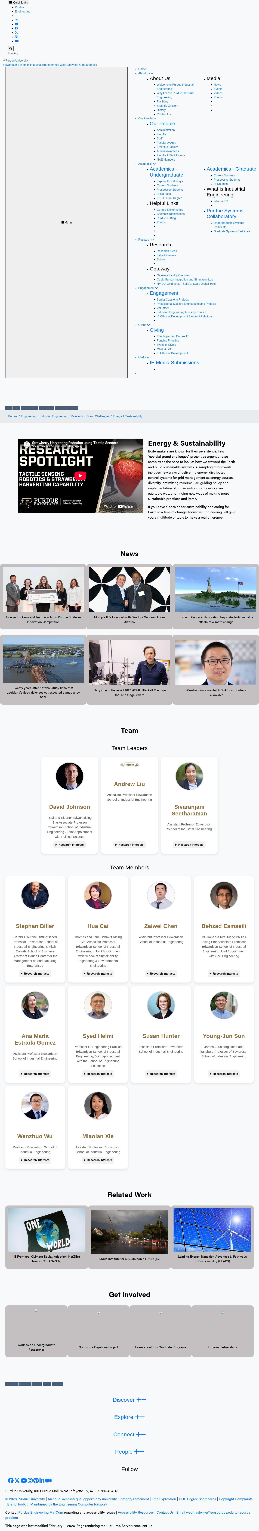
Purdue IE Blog (166, 218)
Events (218, 88)
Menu (68, 222)
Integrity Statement (134, 1498)
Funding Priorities (168, 340)
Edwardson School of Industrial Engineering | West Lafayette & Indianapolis (50, 64)
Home (142, 69)
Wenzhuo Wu (35, 1136)
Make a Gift (164, 348)
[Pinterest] (36, 1481)
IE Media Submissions (174, 362)
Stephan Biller (35, 926)
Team (16, 407)
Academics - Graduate (231, 169)
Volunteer (163, 308)
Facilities (162, 101)
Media (142, 357)
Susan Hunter (161, 1036)
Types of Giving (166, 344)
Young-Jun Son (224, 1036)
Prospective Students (170, 189)
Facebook (11, 1383)
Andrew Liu (129, 784)
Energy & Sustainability (127, 416)
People (124, 1452)
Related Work (29, 407)
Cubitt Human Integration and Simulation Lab (185, 279)
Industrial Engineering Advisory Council (181, 312)
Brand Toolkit (17, 1504)
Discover (124, 1400)
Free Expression (164, 1498)
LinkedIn (37, 1383)
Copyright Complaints (235, 1498)
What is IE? (221, 201)
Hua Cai (98, 926)
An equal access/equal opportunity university (82, 1498)
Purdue (19, 7)
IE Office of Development (172, 353)
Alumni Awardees (168, 151)
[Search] (11, 48)
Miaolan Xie (98, 1136)
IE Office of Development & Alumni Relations (184, 316)
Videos (218, 93)
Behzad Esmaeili (224, 926)
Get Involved (46, 407)
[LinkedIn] (16, 36)
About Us (144, 73)
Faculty (161, 134)
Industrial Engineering (53, 416)
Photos (218, 97)
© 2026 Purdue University (25, 1498)
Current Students (167, 185)
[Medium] (16, 41)
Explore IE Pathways (170, 181)
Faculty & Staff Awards (171, 155)
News (217, 84)
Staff (159, 138)
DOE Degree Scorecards (197, 1498)
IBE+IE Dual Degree (169, 198)
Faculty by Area (166, 142)
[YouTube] (16, 24)
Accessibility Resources (136, 1512)
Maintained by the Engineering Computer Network (68, 1504)
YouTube (57, 1383)
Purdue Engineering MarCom (40, 1512)
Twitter (47, 1383)
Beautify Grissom (167, 105)
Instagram (24, 1383)
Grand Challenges (98, 416)
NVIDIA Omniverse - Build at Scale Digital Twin (186, 283)
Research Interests (71, 844)
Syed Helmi (98, 1036)
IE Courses (164, 193)
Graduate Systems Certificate (232, 231)
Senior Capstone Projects (173, 299)
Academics (145, 163)
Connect (124, 1434)
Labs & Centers (166, 255)
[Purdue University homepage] (15, 60)
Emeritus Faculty (167, 146)
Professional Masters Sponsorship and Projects (186, 303)
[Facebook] (16, 28)
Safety (161, 259)
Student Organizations (171, 213)
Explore (124, 1417)
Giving (142, 324)
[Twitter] (16, 32)
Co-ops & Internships (170, 209)
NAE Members (166, 159)
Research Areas (167, 251)
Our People (145, 118)
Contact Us (164, 114)
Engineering (22, 11)
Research (144, 239)
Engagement (146, 287)
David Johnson (69, 807)
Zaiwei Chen (161, 926)
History (161, 110)
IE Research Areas (66, 407)
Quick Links (20, 2)
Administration (166, 130)
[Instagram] (16, 19)
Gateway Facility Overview (173, 275)
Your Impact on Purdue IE (173, 336)
